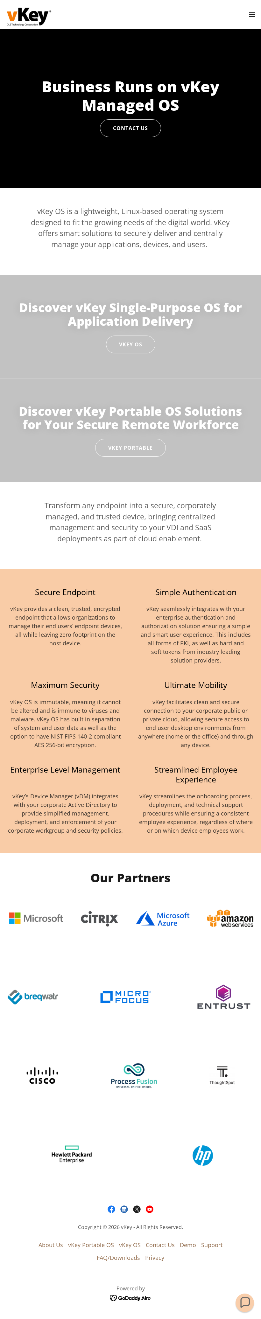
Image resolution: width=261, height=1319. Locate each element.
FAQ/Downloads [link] (118, 1257)
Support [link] (211, 1245)
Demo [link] (188, 1245)
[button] (252, 14)
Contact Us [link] (160, 1245)
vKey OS (130, 344)
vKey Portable (130, 447)
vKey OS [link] (130, 1245)
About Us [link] (51, 1245)
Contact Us (130, 128)
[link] (28, 14)
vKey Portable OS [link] (91, 1245)
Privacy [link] (154, 1257)
